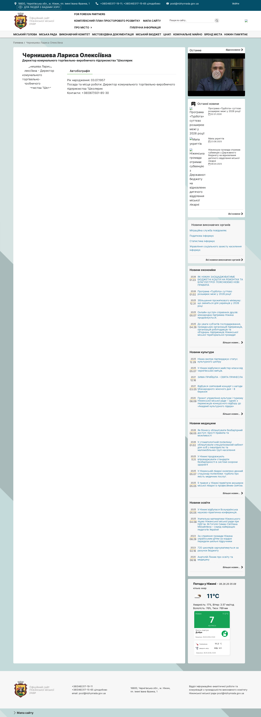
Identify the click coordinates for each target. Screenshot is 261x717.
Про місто (81, 27)
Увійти (235, 3)
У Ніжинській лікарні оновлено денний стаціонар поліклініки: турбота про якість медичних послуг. (220, 474)
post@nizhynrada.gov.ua (184, 3)
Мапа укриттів (216, 138)
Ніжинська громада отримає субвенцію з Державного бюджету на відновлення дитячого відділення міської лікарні (224, 155)
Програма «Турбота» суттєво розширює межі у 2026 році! (224, 110)
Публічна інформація (145, 27)
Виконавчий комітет (74, 34)
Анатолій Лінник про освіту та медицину (215, 558)
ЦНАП (167, 34)
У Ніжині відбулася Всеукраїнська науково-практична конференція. (218, 511)
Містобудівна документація (113, 34)
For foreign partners (89, 14)
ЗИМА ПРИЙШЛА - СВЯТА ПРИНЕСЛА (220, 377)
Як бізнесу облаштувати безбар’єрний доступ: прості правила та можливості (220, 433)
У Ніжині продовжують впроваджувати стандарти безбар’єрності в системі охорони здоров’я (218, 460)
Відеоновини (233, 49)
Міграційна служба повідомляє (208, 230)
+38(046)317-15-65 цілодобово (142, 3)
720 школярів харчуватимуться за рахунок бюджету (218, 549)
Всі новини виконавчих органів (223, 259)
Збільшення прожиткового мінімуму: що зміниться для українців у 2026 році (219, 303)
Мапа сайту (152, 20)
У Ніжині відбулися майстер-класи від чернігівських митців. (220, 369)
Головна (18, 42)
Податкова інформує (202, 235)
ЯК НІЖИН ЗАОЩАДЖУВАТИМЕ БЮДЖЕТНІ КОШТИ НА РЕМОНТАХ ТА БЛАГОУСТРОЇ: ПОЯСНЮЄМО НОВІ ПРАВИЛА (220, 280)
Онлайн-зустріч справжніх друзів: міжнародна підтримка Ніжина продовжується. (218, 315)
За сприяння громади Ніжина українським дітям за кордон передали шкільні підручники (215, 539)
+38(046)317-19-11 (111, 3)
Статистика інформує (202, 241)
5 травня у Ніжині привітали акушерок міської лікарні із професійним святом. (220, 484)
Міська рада (48, 34)
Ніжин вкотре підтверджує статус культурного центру (218, 360)
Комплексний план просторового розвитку (107, 20)
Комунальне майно (187, 34)
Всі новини (234, 213)
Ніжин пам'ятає (236, 34)
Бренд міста (213, 34)
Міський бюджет (148, 34)
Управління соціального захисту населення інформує (216, 248)
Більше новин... (232, 342)
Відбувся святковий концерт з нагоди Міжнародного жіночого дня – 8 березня (220, 389)
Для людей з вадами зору (42, 7)
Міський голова (25, 34)
